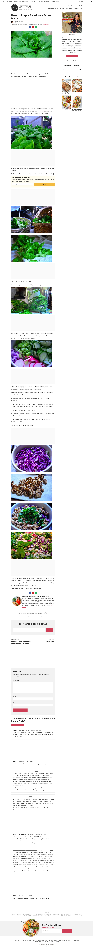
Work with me (33, 1)
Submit (44, 184)
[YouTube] (79, 5)
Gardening (25, 12)
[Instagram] (73, 5)
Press (69, 940)
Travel (62, 9)
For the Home (18, 12)
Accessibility (75, 940)
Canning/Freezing (33, 12)
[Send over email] (36, 27)
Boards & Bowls (55, 1)
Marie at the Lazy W (18, 730)
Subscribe (46, 1)
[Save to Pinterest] (33, 27)
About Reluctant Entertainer (13, 1)
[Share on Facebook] (30, 27)
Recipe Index (28, 940)
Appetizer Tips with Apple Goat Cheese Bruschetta (20, 641)
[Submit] (80, 69)
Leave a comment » (37, 618)
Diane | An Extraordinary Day (21, 834)
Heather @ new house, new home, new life (25, 850)
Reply (40, 730)
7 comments (28, 618)
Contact (41, 1)
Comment (16, 680)
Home (2, 1)
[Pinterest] (77, 5)
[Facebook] (75, 5)
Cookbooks (78, 9)
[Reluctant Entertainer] (21, 7)
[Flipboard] (81, 5)
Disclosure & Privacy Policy (52, 941)
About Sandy (25, 1)
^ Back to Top (17, 940)
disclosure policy (46, 24)
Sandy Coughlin (19, 21)
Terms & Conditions (39, 941)
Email (15, 703)
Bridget (15, 761)
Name (15, 696)
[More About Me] (72, 22)
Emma (14, 796)
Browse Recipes (53, 9)
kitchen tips (39, 616)
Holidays (69, 9)
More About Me (71, 55)
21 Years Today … (49, 640)
